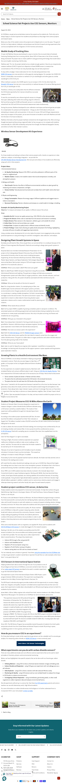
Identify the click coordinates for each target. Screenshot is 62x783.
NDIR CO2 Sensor (31, 638)
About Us (50, 764)
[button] (2, 8)
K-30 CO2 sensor (6, 431)
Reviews (18, 770)
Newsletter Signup (52, 773)
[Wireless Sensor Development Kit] (10, 142)
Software (19, 767)
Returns (34, 767)
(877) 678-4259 (8, 767)
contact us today (28, 691)
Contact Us (50, 761)
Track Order (35, 770)
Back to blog (7, 712)
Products (19, 761)
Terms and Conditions (38, 773)
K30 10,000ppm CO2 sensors (10, 527)
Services (18, 764)
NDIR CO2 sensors (6, 74)
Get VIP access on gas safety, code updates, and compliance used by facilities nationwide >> (31, 3)
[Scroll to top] (58, 778)
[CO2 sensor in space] (52, 443)
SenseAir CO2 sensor (7, 84)
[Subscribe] (44, 737)
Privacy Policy (51, 770)
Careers (49, 767)
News (8, 19)
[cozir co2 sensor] (54, 571)
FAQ (33, 764)
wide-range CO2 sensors (12, 569)
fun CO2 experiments (41, 683)
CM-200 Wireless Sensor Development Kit (13, 160)
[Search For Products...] (59, 14)
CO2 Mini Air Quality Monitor (48, 371)
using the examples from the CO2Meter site (47, 552)
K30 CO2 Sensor (15, 333)
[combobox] (29, 14)
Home (3, 19)
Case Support (36, 761)
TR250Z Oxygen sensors (32, 333)
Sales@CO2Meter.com (8, 771)
